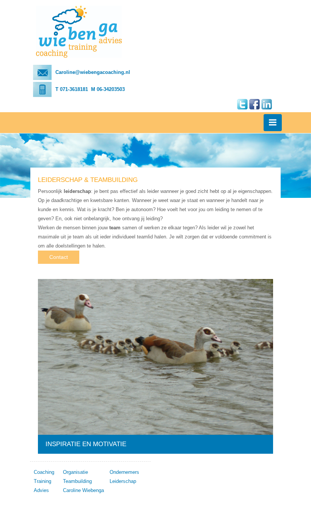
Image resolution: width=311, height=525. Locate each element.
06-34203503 (111, 89)
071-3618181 (74, 89)
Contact (58, 257)
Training (42, 481)
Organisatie (75, 472)
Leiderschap (123, 481)
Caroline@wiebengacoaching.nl (92, 72)
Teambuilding (77, 481)
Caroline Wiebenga (83, 490)
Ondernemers (124, 472)
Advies (41, 490)
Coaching (44, 472)
